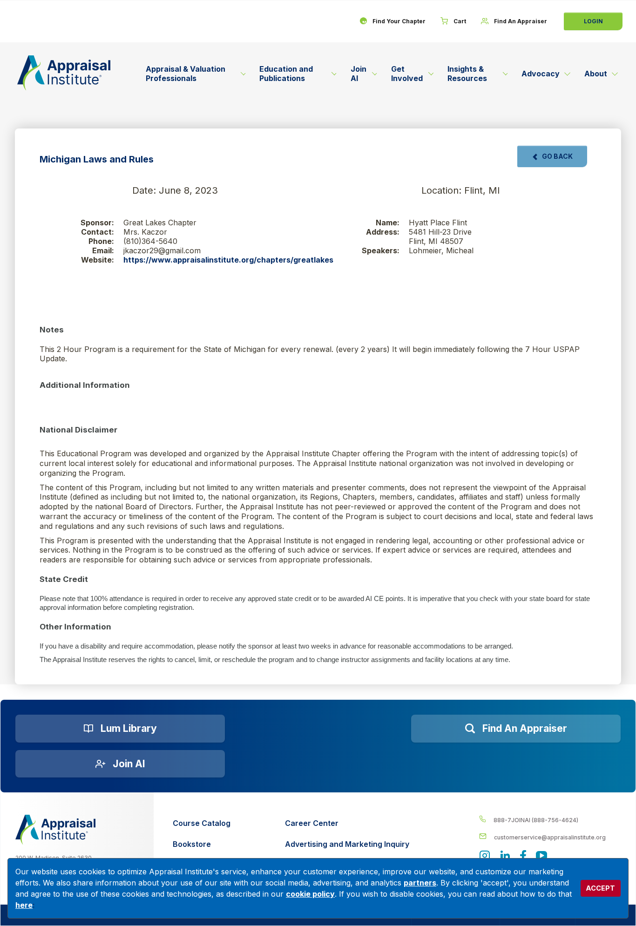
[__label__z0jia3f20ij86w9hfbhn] (55, 830)
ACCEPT (600, 888)
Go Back (557, 156)
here (24, 905)
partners (420, 882)
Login (593, 21)
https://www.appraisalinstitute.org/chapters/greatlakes (228, 259)
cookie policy (310, 894)
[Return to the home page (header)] (63, 72)
